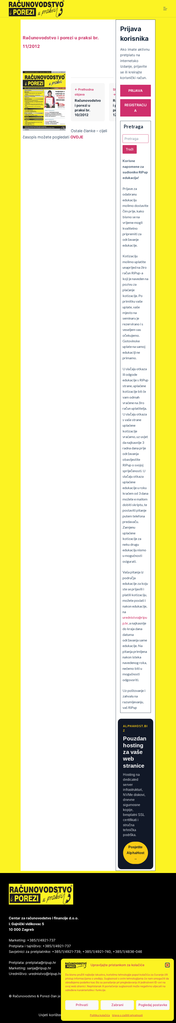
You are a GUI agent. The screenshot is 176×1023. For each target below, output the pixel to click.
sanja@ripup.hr (39, 968)
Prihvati (82, 1005)
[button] (167, 965)
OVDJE (76, 137)
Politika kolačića (100, 1015)
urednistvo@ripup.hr (45, 973)
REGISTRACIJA (135, 108)
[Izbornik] (165, 9)
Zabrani (117, 1005)
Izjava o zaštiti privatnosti (127, 1015)
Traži (130, 149)
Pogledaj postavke (152, 1005)
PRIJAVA (135, 90)
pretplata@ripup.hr (41, 962)
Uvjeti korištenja (52, 1015)
